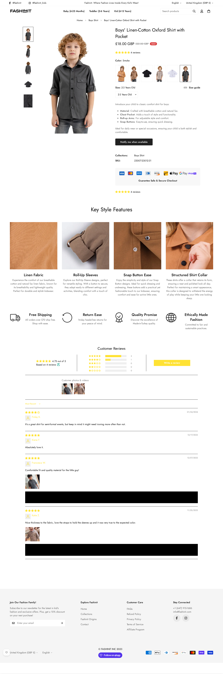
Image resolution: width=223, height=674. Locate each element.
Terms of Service (135, 624)
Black (146, 73)
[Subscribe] (62, 623)
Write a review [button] (172, 363)
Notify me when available (134, 142)
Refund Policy (134, 614)
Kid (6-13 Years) (122, 11)
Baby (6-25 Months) (73, 11)
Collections (86, 614)
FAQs (129, 609)
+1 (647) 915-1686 (182, 608)
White (172, 73)
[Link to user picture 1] (32, 481)
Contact (85, 624)
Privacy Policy (134, 619)
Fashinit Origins (88, 619)
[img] (32, 412)
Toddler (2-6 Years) (99, 11)
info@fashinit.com (182, 612)
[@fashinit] (176, 618)
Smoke (185, 73)
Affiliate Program (135, 629)
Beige (134, 73)
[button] (208, 11)
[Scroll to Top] (217, 657)
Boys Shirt (93, 20)
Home (80, 20)
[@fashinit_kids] (185, 618)
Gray (159, 73)
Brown (121, 73)
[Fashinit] (21, 11)
